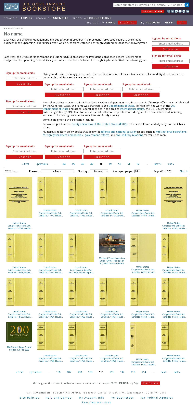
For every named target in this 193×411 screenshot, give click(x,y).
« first (25, 164)
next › (157, 164)
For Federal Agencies (156, 397)
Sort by (83, 171)
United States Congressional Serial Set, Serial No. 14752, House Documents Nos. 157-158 (50, 358)
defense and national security (118, 131)
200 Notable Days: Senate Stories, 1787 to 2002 (19, 348)
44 (64, 164)
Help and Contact (59, 397)
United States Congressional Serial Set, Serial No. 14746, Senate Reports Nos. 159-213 (111, 213)
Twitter (172, 11)
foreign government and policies (63, 135)
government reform (97, 135)
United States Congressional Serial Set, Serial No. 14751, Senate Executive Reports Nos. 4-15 (143, 362)
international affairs (132, 108)
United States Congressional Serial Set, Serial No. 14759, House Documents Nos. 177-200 (112, 358)
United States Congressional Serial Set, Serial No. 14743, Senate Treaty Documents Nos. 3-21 (173, 226)
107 (69, 372)
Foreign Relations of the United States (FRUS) (100, 124)
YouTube (180, 11)
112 (122, 372)
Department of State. (122, 105)
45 (73, 164)
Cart (182, 22)
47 (91, 164)
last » (170, 164)
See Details (150, 383)
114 (144, 372)
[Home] (36, 9)
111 (111, 372)
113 (133, 372)
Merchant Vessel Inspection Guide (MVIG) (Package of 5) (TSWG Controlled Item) (112, 261)
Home (7, 28)
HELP (169, 22)
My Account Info (91, 397)
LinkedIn (187, 11)
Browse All (18, 18)
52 (138, 164)
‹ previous (42, 164)
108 (80, 372)
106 (58, 372)
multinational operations (171, 131)
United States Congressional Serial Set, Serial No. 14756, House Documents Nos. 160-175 (174, 270)
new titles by (110, 22)
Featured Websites (96, 402)
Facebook (168, 11)
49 (110, 164)
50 (119, 164)
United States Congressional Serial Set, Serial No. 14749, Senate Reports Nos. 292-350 (19, 226)
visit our (152, 11)
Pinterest (184, 11)
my (150, 22)
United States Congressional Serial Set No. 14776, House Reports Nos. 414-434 (81, 270)
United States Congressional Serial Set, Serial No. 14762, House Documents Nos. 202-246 (81, 213)
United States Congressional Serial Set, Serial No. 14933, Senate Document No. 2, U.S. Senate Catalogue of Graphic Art (142, 269)
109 (90, 372)
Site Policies (29, 397)
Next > (184, 171)
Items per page (122, 171)
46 (82, 164)
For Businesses (122, 397)
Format (34, 171)
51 (128, 164)
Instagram (176, 11)
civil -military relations (129, 135)
